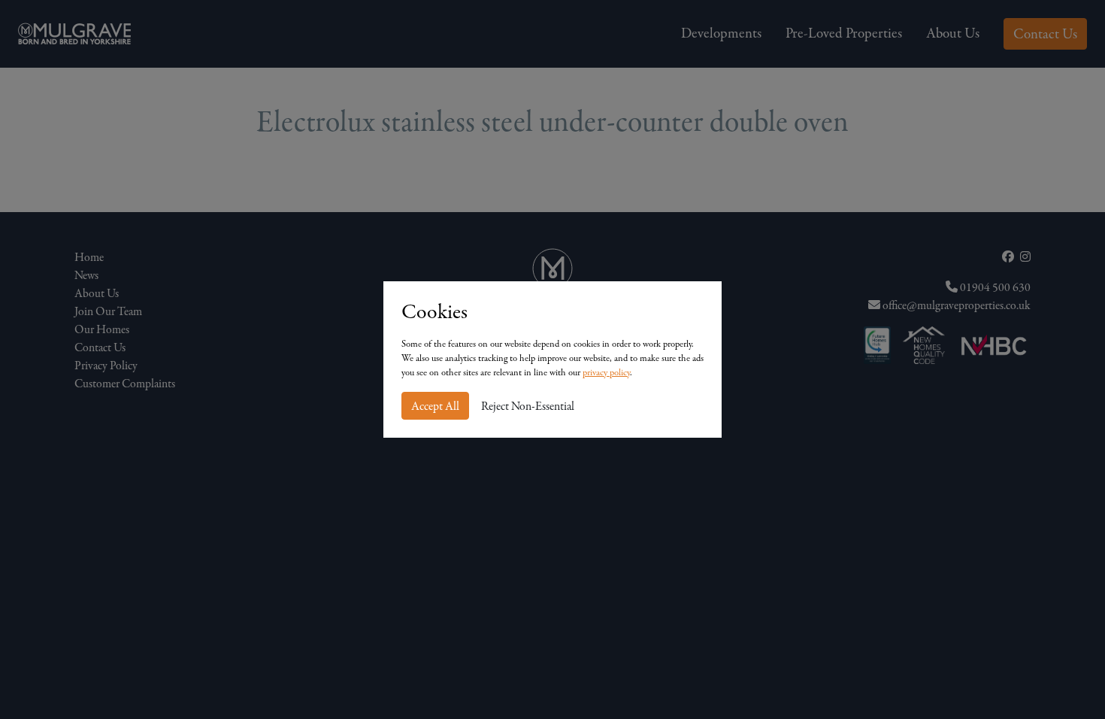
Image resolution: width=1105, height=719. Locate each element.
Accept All (435, 406)
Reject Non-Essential (527, 406)
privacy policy (606, 372)
